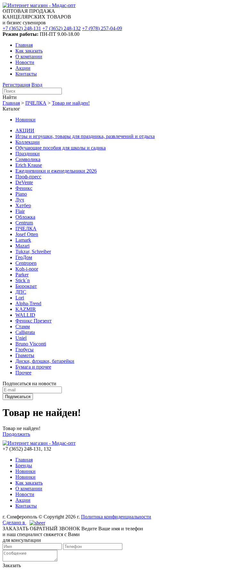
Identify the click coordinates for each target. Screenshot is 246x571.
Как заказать (29, 50)
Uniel (21, 338)
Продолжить (16, 434)
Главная (24, 45)
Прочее (23, 372)
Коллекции (27, 142)
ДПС (20, 292)
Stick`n (22, 280)
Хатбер (23, 205)
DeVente (24, 182)
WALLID (25, 315)
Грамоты (24, 355)
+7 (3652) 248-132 (61, 28)
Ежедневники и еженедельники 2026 (56, 171)
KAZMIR (25, 309)
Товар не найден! (71, 103)
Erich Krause (28, 165)
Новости (24, 62)
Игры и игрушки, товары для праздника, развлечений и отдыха (85, 136)
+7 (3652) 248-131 (22, 28)
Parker (22, 274)
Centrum (24, 222)
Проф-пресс (28, 176)
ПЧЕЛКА (35, 103)
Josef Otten (26, 234)
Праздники (27, 153)
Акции (22, 68)
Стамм (22, 326)
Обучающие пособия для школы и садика (60, 148)
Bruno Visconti (30, 344)
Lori (19, 297)
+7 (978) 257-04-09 (102, 28)
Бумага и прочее (33, 367)
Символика (27, 159)
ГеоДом (23, 257)
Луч (19, 199)
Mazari (22, 246)
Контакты (26, 74)
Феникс (23, 188)
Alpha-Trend (28, 303)
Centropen (26, 263)
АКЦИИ (24, 130)
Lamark (23, 240)
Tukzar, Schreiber (33, 251)
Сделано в (14, 522)
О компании (28, 56)
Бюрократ (26, 286)
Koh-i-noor (26, 269)
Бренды (23, 465)
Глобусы (24, 349)
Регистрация (16, 84)
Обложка (25, 217)
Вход (36, 84)
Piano (21, 194)
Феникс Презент (33, 320)
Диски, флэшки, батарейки (44, 361)
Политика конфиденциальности (116, 516)
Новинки (25, 119)
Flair (20, 211)
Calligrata (25, 332)
